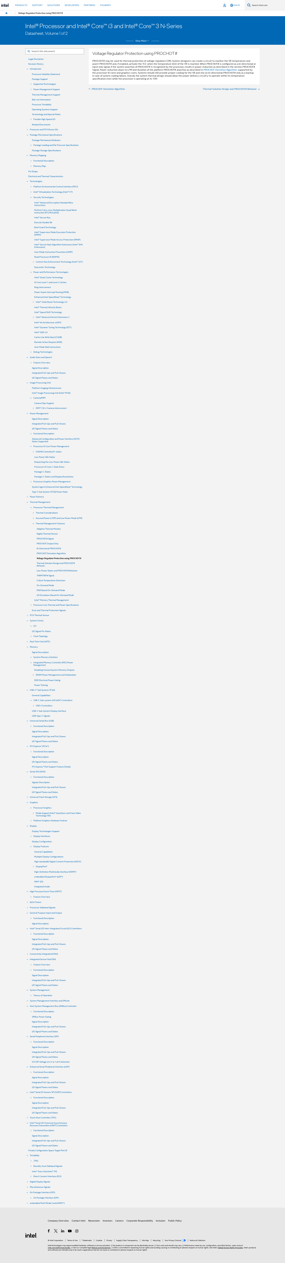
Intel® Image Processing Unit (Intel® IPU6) (51, 393)
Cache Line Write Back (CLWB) (48, 337)
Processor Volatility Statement (46, 74)
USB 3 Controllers (44, 705)
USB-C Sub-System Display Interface (49, 711)
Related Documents (41, 124)
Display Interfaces (41, 836)
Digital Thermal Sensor (47, 534)
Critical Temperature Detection (51, 580)
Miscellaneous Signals (40, 1187)
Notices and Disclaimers (101, 1247)
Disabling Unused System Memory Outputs (54, 670)
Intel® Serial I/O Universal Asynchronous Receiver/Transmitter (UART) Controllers (49, 1124)
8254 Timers (35, 902)
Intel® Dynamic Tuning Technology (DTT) (52, 327)
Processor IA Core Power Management (51, 446)
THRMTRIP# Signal (45, 575)
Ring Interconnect (42, 287)
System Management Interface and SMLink (49, 1001)
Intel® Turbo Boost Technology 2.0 (51, 302)
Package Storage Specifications (46, 150)
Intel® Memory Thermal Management (51, 600)
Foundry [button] (105, 5)
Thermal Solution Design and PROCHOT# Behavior (56, 564)
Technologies (36, 181)
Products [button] (21, 5)
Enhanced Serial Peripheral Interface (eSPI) (49, 1067)
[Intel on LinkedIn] (63, 1231)
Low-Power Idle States (44, 457)
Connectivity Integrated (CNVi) (44, 954)
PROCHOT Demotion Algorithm (51, 553)
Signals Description (41, 782)
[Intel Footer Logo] (31, 1235)
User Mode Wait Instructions (47, 347)
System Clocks (36, 620)
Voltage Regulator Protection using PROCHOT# (59, 558)
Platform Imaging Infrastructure (46, 388)
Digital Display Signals (40, 1181)
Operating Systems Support (45, 109)
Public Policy (175, 1220)
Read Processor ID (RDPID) (46, 257)
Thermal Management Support (46, 95)
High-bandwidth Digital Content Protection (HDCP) (57, 861)
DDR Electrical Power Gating (47, 680)
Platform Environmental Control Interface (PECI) (55, 186)
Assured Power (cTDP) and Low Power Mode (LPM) (59, 518)
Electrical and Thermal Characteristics (45, 176)
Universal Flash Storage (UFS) (43, 797)
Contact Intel (78, 1220)
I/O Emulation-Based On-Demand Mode (55, 595)
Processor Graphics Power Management (52, 481)
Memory (34, 647)
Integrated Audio (42, 886)
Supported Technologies (44, 84)
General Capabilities (41, 695)
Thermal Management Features (50, 523)
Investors (107, 1220)
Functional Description (43, 161)
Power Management (39, 413)
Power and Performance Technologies (50, 272)
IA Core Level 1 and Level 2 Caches (50, 282)
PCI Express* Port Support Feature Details (51, 767)
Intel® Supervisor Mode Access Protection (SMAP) (57, 239)
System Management (40, 990)
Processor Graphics (42, 808)
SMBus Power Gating (41, 1017)
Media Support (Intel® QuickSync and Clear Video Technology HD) (58, 814)
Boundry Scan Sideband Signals (47, 1166)
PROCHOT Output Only (47, 543)
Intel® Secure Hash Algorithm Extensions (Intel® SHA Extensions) (58, 245)
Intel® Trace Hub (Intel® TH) (44, 1171)
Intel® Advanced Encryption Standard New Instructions (53, 204)
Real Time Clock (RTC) (40, 641)
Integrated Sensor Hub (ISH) (43, 959)
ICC (35, 626)
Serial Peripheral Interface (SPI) (44, 1036)
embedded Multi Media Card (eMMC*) (47, 1203)
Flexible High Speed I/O (44, 119)
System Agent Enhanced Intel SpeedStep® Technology (57, 487)
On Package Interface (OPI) (42, 1192)
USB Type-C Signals (41, 716)
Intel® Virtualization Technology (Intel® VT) (53, 192)
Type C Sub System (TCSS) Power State (50, 492)
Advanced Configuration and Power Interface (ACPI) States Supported (55, 440)
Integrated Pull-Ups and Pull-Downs (49, 373)
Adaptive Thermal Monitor (49, 529)
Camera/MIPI (39, 398)
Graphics (34, 802)
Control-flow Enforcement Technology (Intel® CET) (59, 262)
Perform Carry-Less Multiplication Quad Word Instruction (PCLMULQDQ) (55, 211)
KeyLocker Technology (44, 267)
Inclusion (160, 1220)
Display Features (41, 846)
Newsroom (94, 1220)
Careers (119, 1220)
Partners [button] (89, 5)
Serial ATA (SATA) (37, 771)
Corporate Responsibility (139, 1220)
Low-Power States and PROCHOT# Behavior (57, 570)
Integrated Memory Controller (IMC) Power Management (53, 663)
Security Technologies (43, 197)
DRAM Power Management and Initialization (56, 675)
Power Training (41, 685)
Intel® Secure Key (42, 217)
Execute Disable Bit (43, 222)
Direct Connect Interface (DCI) (47, 1176)
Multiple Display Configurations (48, 856)
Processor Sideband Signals (43, 907)
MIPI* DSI (38, 881)
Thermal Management (40, 502)
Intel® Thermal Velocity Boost (47, 307)
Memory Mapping (38, 155)
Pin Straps (33, 171)
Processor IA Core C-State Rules (49, 467)
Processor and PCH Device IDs (44, 129)
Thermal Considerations (47, 513)
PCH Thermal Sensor (39, 615)
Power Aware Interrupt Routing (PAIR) (51, 292)
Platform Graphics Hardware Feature (50, 820)
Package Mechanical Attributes (46, 140)
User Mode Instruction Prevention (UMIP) (53, 252)
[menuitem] (6, 13)
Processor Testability (41, 104)
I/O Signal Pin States (41, 631)
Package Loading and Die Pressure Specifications (56, 145)
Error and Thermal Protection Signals (49, 610)
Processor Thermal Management (48, 507)
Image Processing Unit (40, 383)
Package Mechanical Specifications (46, 135)
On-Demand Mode (45, 585)
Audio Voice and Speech (41, 357)
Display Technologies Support (46, 831)
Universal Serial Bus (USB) (42, 721)
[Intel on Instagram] (77, 1231)
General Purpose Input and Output (46, 913)
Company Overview (58, 1220)
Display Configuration (42, 841)
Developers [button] (72, 5)
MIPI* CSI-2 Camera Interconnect (51, 408)
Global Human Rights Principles (230, 1247)
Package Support (40, 79)
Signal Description (40, 368)
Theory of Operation (42, 995)
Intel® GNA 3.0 (41, 332)
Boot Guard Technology (45, 227)
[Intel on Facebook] (49, 1231)
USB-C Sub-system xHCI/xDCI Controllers (52, 700)
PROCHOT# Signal (45, 538)
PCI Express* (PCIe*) (39, 746)
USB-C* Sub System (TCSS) (42, 690)
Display (33, 826)
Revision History (35, 64)
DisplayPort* (41, 866)
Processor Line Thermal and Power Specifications (56, 605)
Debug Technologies (43, 352)
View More (141, 40)
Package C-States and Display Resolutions (53, 476)
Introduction (35, 69)
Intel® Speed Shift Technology (48, 312)
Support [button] (37, 5)
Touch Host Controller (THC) (43, 1117)
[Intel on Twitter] (56, 1231)
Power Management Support (46, 89)
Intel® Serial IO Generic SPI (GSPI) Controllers (51, 1092)
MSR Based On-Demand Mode (51, 590)
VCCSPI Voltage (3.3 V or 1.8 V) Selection (51, 1062)
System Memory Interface (45, 657)
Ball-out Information (41, 99)
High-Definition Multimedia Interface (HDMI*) (55, 872)
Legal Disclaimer (36, 59)
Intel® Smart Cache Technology (48, 277)
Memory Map (39, 166)
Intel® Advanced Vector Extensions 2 (52, 317)
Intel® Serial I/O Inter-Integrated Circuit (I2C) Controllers (56, 928)
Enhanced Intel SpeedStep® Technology (52, 297)
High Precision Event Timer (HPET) (46, 891)
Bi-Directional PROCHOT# (49, 548)
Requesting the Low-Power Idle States (52, 462)
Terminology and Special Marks (46, 114)
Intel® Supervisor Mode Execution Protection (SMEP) (55, 233)
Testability (34, 1155)
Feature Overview (41, 362)
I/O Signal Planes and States (45, 378)
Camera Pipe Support (44, 403)
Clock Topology (40, 636)
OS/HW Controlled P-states (49, 451)
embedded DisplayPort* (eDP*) (48, 877)
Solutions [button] (53, 5)
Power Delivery (37, 497)
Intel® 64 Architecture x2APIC (48, 322)
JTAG (35, 1161)
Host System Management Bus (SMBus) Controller (53, 1006)
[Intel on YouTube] (70, 1231)
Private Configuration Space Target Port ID (47, 1150)
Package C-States (42, 472)
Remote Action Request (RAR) (48, 342)
